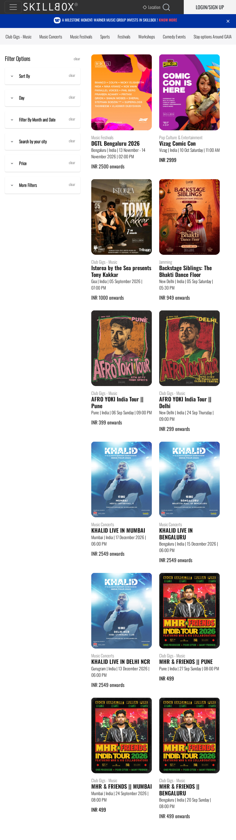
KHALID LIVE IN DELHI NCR (120, 661)
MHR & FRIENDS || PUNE (186, 661)
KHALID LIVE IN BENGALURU (176, 533)
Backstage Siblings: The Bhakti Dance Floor (185, 271)
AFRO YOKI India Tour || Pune (117, 402)
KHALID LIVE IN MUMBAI (118, 530)
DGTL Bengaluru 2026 (115, 143)
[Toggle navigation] (13, 7)
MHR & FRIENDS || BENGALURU (179, 789)
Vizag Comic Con (177, 143)
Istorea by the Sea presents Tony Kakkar (121, 271)
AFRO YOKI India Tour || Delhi (185, 402)
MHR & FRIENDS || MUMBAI (121, 786)
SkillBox (55, 7)
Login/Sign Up (210, 7)
